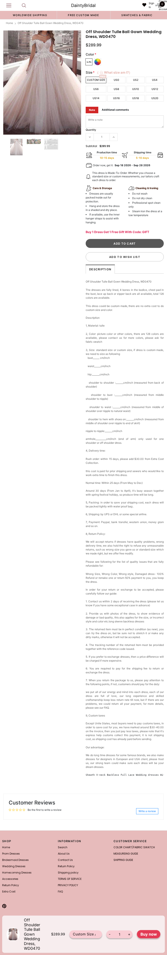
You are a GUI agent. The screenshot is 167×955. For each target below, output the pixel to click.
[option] (30, 15)
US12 (155, 89)
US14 (96, 98)
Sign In (151, 5)
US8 (116, 89)
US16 (116, 98)
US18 (135, 98)
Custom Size (96, 79)
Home (9, 23)
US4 (154, 79)
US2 (135, 79)
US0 (116, 79)
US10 (135, 89)
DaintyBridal (83, 5)
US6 (96, 89)
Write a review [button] (147, 811)
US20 (154, 98)
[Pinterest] (4, 906)
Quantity (91, 129)
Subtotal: (92, 146)
